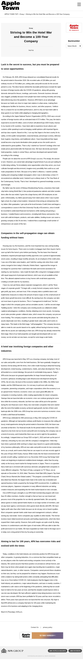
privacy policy (47, 627)
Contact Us (34, 627)
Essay (22, 14)
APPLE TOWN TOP (11, 14)
